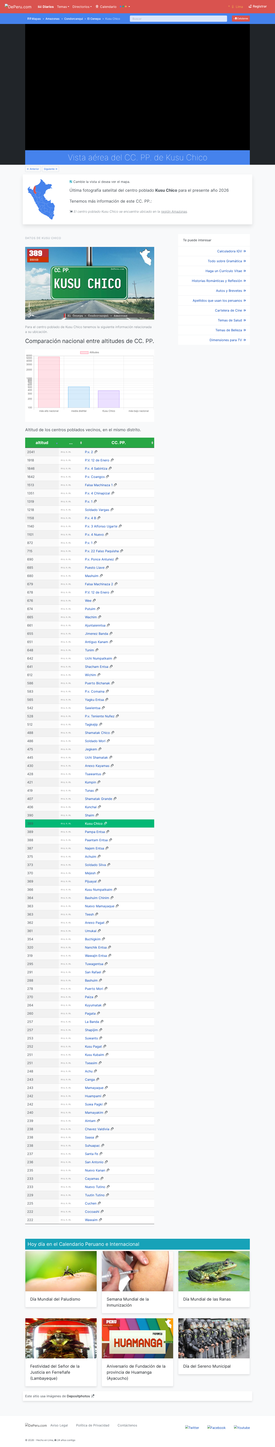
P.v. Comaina (94, 691)
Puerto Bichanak (97, 683)
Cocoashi (92, 1212)
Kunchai (91, 807)
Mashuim (91, 576)
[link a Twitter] (192, 1427)
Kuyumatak (93, 1005)
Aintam (90, 1121)
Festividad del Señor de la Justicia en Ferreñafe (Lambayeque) (55, 1372)
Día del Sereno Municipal (207, 1366)
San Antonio (94, 1162)
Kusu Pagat (93, 1046)
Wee (88, 601)
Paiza (89, 997)
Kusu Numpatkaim (98, 890)
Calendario (108, 7)
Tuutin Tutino (95, 1195)
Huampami (93, 1096)
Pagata (90, 1013)
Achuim (90, 857)
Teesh (89, 914)
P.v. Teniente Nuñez (100, 716)
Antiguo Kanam (96, 642)
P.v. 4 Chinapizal (97, 493)
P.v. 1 (88, 501)
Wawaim (91, 1220)
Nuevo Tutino (95, 1187)
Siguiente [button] (49, 168)
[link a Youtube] (242, 1427)
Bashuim (91, 980)
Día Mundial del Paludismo (55, 1299)
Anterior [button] (34, 168)
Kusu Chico (94, 823)
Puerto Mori (94, 989)
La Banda (92, 1022)
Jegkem (91, 749)
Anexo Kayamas (97, 766)
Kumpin (90, 782)
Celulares (242, 18)
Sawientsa (92, 708)
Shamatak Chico (97, 733)
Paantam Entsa (96, 840)
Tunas (89, 790)
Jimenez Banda (96, 634)
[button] (125, 7)
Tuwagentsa (94, 964)
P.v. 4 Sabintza (96, 468)
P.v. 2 (89, 452)
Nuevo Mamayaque (99, 906)
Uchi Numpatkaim (98, 658)
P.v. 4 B (90, 518)
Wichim (90, 675)
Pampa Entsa (95, 832)
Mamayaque (94, 1088)
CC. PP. (119, 442)
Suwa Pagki (94, 1104)
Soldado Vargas (97, 510)
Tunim (89, 650)
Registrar (259, 6)
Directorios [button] (80, 7)
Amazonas (52, 18)
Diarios (48, 7)
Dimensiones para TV (226, 340)
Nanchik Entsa (96, 947)
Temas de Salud (230, 320)
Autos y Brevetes (229, 291)
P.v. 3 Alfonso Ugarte (101, 526)
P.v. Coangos (95, 477)
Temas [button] (62, 7)
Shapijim (91, 1030)
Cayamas (92, 1179)
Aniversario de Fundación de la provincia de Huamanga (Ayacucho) (136, 1372)
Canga (90, 1079)
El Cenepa (94, 18)
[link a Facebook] (216, 1427)
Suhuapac (92, 1146)
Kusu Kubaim (94, 1055)
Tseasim (91, 1063)
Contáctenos (127, 1425)
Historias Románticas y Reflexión (217, 281)
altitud (42, 442)
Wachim (91, 617)
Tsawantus (93, 774)
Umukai (90, 931)
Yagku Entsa (94, 700)
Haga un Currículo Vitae (224, 271)
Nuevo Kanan (95, 1170)
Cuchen (90, 1203)
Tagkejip (91, 724)
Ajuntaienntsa (95, 625)
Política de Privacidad (92, 1425)
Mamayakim (94, 1112)
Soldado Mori (95, 741)
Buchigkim (93, 939)
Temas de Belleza (229, 330)
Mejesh (90, 873)
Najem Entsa (94, 848)
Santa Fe (91, 1154)
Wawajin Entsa (96, 956)
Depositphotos (78, 1396)
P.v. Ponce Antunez (99, 559)
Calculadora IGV (230, 251)
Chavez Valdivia (97, 1129)
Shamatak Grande (98, 799)
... (71, 442)
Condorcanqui (73, 18)
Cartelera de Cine (229, 310)
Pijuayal (91, 881)
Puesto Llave (94, 568)
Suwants (91, 1038)
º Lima (235, 7)
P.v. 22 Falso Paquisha (102, 551)
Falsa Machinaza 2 (99, 584)
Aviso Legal (59, 1425)
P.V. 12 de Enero (97, 460)
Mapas (36, 18)
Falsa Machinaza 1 (99, 485)
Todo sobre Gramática (225, 261)
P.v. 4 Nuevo (94, 534)
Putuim (90, 609)
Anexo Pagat (94, 923)
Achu (89, 1071)
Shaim (89, 815)
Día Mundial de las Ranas (207, 1299)
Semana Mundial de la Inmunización (128, 1302)
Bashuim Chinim (97, 898)
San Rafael (93, 972)
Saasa (89, 1137)
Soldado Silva (95, 865)
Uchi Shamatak (96, 757)
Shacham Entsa (96, 667)
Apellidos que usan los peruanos (218, 300)
